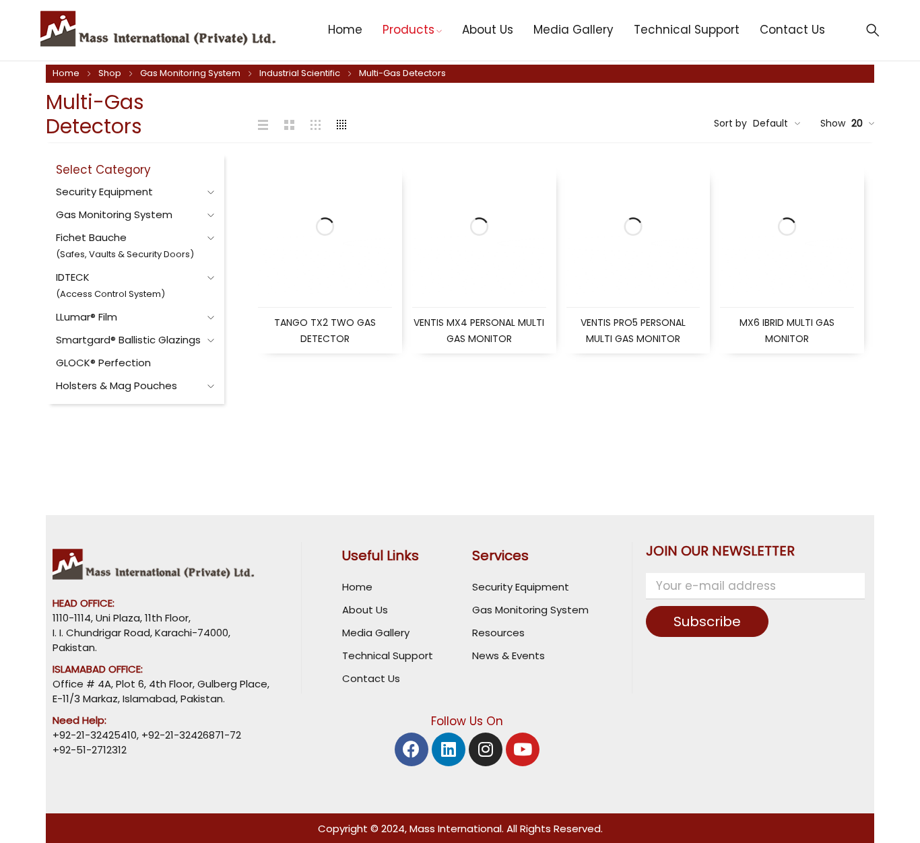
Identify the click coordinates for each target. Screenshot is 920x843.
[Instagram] (485, 749)
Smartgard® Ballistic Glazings (128, 340)
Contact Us (371, 678)
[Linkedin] (448, 749)
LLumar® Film (86, 317)
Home (66, 73)
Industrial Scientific (299, 73)
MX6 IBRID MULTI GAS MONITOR (787, 330)
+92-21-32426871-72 (190, 735)
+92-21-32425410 (95, 735)
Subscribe (707, 621)
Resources (498, 633)
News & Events (508, 655)
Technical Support (387, 655)
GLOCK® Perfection (103, 363)
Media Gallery (375, 633)
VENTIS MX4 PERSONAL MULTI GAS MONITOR (479, 330)
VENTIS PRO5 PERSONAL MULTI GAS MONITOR (633, 330)
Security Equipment (104, 191)
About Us (365, 610)
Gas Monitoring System (190, 73)
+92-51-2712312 (90, 750)
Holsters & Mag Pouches (116, 385)
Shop (109, 73)
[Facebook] (411, 749)
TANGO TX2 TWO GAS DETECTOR (325, 330)
